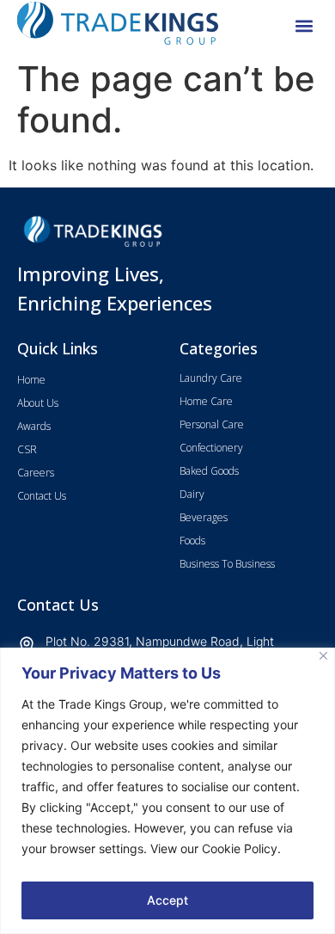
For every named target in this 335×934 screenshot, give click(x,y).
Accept (167, 900)
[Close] (323, 656)
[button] (303, 26)
